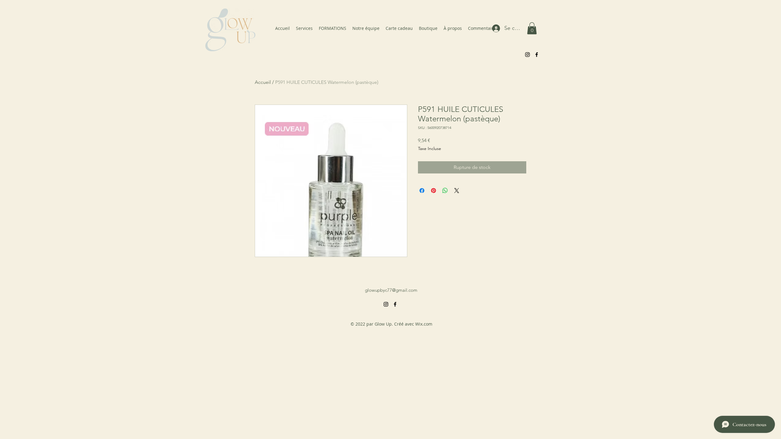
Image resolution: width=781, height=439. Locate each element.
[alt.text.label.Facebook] (537, 55)
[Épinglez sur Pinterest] (433, 190)
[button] (532, 28)
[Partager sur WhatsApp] (445, 190)
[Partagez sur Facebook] (422, 190)
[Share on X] (456, 190)
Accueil (263, 82)
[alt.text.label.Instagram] (527, 55)
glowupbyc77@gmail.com (391, 290)
